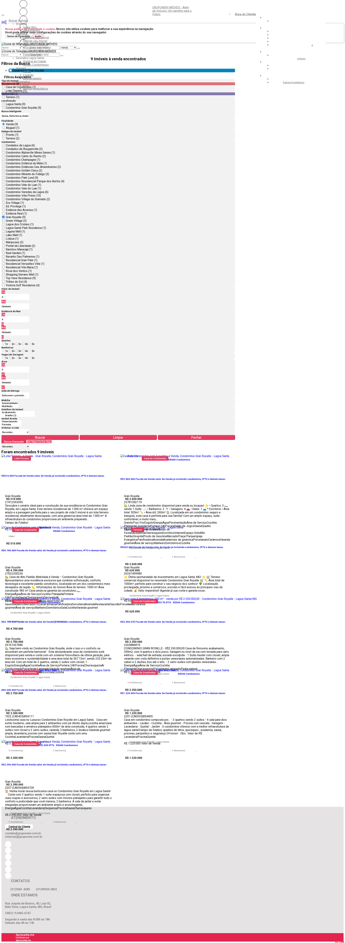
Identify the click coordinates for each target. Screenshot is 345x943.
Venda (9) (12, 124)
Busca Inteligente (11, 111)
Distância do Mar (11, 311)
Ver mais (339, 941)
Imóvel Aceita (9, 418)
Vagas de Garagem (12, 354)
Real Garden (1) (15, 253)
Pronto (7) (12, 135)
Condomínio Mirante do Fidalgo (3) (27, 174)
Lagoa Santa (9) (15, 104)
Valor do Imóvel (10, 289)
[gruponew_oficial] (23, 4)
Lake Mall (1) (14, 235)
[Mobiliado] (9, 406)
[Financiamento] (11, 421)
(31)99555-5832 (46, 889)
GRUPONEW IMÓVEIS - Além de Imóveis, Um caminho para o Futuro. (172, 11)
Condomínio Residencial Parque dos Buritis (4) (35, 181)
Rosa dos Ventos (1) (19, 271)
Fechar (196, 437)
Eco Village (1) (15, 202)
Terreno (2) (12, 138)
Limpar (118, 437)
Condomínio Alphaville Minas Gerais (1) (30, 152)
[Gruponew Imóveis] (23, 20)
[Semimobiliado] (9, 403)
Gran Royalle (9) (16, 217)
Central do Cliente (19, 826)
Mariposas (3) (14, 242)
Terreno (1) (12, 97)
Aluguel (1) (12, 128)
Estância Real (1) (16, 213)
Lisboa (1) (12, 238)
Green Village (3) (16, 220)
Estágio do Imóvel (11, 131)
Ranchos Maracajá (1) (19, 249)
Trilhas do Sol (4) (16, 281)
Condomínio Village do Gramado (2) (28, 199)
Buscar (40, 437)
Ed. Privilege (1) (16, 206)
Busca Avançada (14, 441)
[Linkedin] (23, 35)
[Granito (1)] (18, 415)
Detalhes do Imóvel (12, 409)
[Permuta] (11, 424)
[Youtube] (23, 12)
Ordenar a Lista (10, 427)
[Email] (23, 28)
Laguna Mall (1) (15, 231)
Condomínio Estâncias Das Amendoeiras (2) (33, 167)
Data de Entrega (10, 390)
